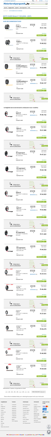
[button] (48, 426)
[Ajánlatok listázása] (47, 4)
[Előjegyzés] (44, 35)
